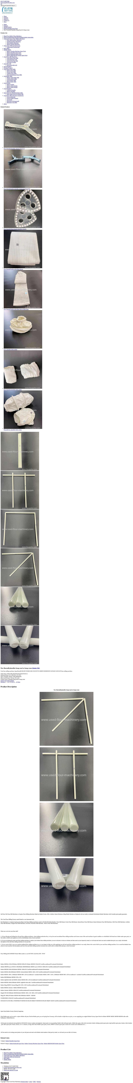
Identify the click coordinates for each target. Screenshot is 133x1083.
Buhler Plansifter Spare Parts (11, 28)
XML (34, 1081)
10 (12, 682)
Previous (3, 682)
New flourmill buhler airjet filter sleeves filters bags (16, 309)
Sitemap (39, 1081)
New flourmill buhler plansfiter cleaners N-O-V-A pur (17, 189)
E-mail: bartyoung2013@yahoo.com (12, 1067)
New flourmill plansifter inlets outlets (13, 389)
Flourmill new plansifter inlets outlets (13, 430)
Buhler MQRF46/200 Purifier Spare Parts (54, 1043)
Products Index (24, 1081)
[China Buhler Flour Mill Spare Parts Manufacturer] (7, 13)
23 (16, 682)
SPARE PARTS (8, 27)
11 (14, 682)
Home (5, 24)
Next (19, 682)
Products (6, 25)
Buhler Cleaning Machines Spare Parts (34, 1043)
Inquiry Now (4, 680)
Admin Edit (36, 668)
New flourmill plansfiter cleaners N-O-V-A (14, 148)
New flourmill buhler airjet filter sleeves (13, 269)
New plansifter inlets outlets (10, 349)
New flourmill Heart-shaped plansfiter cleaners (15, 229)
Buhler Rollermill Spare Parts (17, 1043)
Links (30, 1081)
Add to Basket (10, 680)
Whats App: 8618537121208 (11, 1070)
